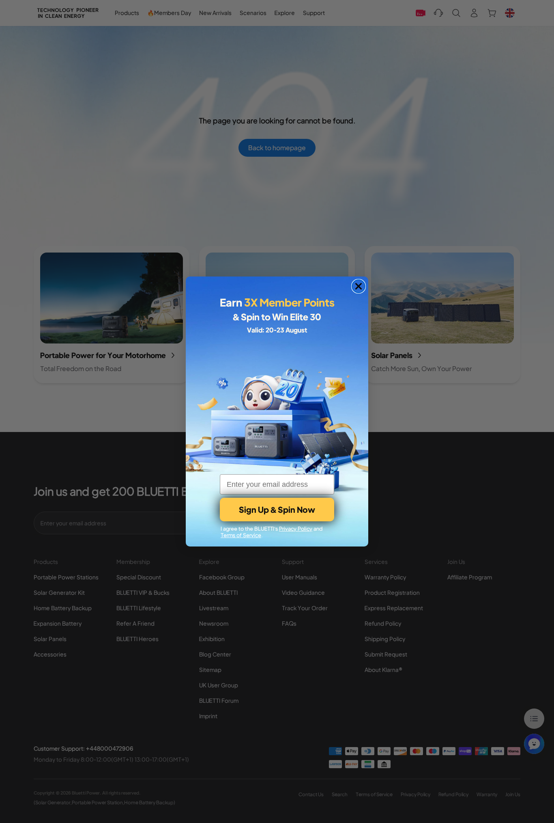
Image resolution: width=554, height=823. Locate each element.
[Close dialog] (358, 286)
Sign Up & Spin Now (277, 509)
